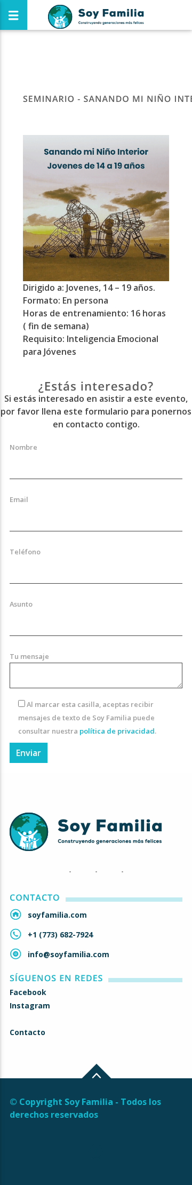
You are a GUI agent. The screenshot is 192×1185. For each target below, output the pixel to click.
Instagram (30, 1005)
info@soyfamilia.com (68, 954)
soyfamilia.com (57, 915)
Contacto (27, 1032)
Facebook (28, 992)
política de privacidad (117, 731)
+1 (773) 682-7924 (60, 934)
